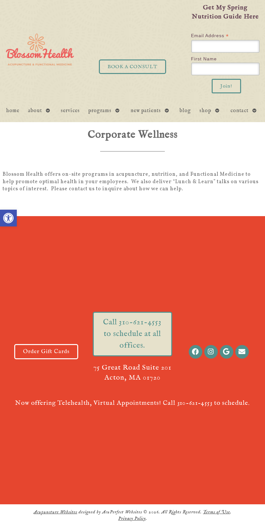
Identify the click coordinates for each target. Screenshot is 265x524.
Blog (185, 111)
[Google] (226, 352)
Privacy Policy (132, 518)
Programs (99, 111)
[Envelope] (242, 352)
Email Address (210, 36)
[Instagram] (211, 352)
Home (12, 111)
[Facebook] (195, 352)
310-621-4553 (194, 403)
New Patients (146, 111)
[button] (8, 218)
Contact (239, 111)
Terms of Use (216, 512)
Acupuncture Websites (55, 512)
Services (70, 111)
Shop (205, 111)
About (35, 111)
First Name (204, 58)
